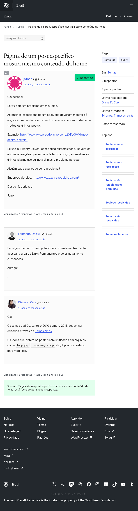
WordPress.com (16, 449)
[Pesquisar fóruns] (41, 38)
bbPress (11, 462)
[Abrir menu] (132, 5)
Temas (20, 26)
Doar (109, 431)
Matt (9, 455)
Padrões (42, 437)
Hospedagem (12, 431)
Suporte (76, 425)
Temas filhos (43, 331)
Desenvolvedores (82, 431)
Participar (110, 418)
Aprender (77, 418)
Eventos (109, 425)
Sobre (8, 418)
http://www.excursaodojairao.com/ (56, 177)
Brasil (15, 484)
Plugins (41, 431)
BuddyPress (13, 468)
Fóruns (8, 16)
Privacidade (11, 437)
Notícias (9, 425)
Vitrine (41, 418)
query (124, 59)
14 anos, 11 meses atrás (37, 84)
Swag (109, 437)
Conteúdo (110, 59)
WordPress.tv (81, 437)
